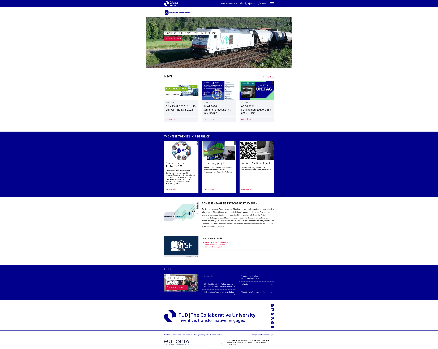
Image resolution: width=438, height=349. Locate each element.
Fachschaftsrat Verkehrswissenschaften (219, 292)
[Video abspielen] (181, 246)
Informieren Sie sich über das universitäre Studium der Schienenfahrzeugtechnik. (216, 245)
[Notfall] (241, 4)
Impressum (176, 335)
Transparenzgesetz (201, 335)
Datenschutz (187, 335)
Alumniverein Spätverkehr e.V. (253, 292)
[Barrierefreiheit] (245, 4)
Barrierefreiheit (216, 335)
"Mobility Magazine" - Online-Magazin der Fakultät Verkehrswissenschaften (218, 286)
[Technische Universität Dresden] (171, 3)
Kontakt (167, 335)
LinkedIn (244, 284)
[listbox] (219, 167)
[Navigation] (272, 3)
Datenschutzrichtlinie (191, 256)
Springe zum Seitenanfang (261, 335)
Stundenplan (209, 276)
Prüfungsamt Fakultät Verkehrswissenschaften (250, 278)
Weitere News (268, 77)
